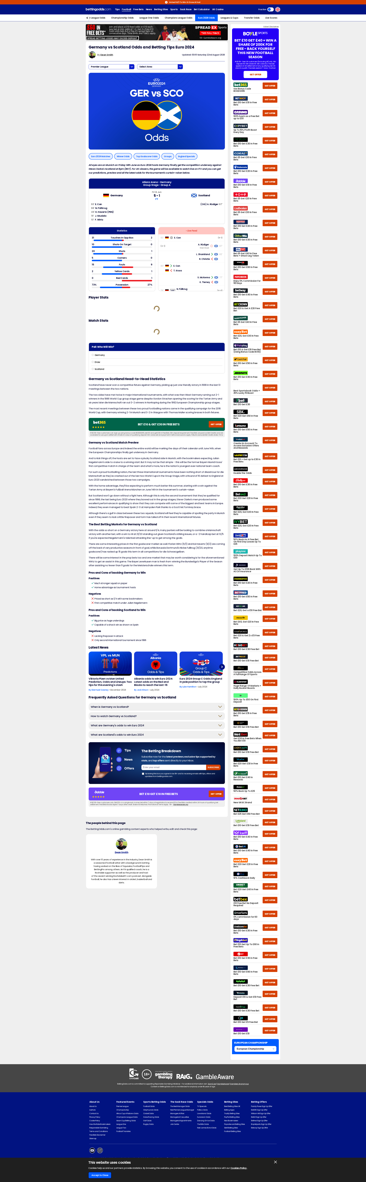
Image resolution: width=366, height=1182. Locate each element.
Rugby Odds (148, 1124)
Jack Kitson (142, 689)
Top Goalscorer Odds (147, 156)
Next (222, 667)
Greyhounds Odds (150, 1110)
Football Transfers (123, 1131)
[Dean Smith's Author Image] (121, 844)
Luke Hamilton (189, 686)
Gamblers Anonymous (239, 1084)
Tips (117, 9)
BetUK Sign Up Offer (258, 1117)
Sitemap (92, 1138)
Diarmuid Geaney (100, 689)
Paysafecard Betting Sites (234, 1124)
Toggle (270, 9)
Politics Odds (202, 1110)
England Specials (186, 156)
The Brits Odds (203, 1124)
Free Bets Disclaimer (97, 1135)
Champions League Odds (178, 17)
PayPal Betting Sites (232, 1117)
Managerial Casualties (179, 1117)
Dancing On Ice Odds (206, 1120)
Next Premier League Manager (182, 1110)
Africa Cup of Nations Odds (127, 1113)
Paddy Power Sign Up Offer (261, 1106)
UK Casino (218, 9)
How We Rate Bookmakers (99, 1124)
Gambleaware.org (180, 804)
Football (126, 9)
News (149, 9)
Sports (174, 9)
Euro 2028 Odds (206, 17)
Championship (122, 1110)
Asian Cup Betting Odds (126, 1120)
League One (121, 1124)
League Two (121, 1128)
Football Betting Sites (232, 1131)
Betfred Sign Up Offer (259, 1120)
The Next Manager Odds (180, 1106)
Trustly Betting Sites (232, 1113)
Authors (92, 1110)
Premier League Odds (93, 17)
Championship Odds (122, 17)
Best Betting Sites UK (232, 1106)
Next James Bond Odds (206, 1128)
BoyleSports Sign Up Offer (261, 1124)
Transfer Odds (252, 17)
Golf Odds (147, 1120)
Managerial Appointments (181, 1120)
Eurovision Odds (203, 1117)
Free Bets (138, 9)
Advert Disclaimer (271, 26)
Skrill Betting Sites (231, 1128)
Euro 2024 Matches (100, 156)
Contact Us (94, 1113)
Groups (167, 156)
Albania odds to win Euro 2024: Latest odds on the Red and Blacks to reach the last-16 (153, 682)
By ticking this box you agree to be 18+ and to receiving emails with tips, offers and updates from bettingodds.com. (180, 775)
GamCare (212, 1084)
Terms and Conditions (98, 1131)
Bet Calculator (202, 9)
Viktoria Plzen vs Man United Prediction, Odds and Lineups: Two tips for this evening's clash (110, 682)
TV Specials (202, 1106)
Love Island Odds (204, 1113)
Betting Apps (229, 1110)
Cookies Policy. (238, 1168)
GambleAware (223, 1084)
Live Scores (271, 17)
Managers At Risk (177, 1113)
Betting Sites (161, 9)
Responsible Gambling (98, 1128)
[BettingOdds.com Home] (98, 9)
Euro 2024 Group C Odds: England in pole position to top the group (201, 680)
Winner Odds (123, 156)
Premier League (122, 1106)
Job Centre (174, 1124)
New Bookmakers (231, 1120)
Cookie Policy (94, 1120)
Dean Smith (106, 54)
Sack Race (186, 9)
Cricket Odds (148, 1113)
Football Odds (149, 1106)
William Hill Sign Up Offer (260, 1113)
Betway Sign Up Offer (259, 1128)
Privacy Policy (94, 1117)
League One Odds (149, 17)
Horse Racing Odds (151, 1117)
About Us (93, 1106)
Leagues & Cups (229, 17)
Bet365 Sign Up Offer (259, 1110)
